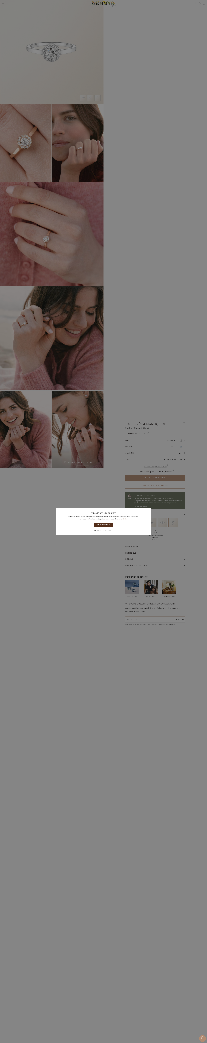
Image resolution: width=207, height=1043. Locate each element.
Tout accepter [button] (103, 525)
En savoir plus (123, 519)
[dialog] (103, 521)
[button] (103, 531)
